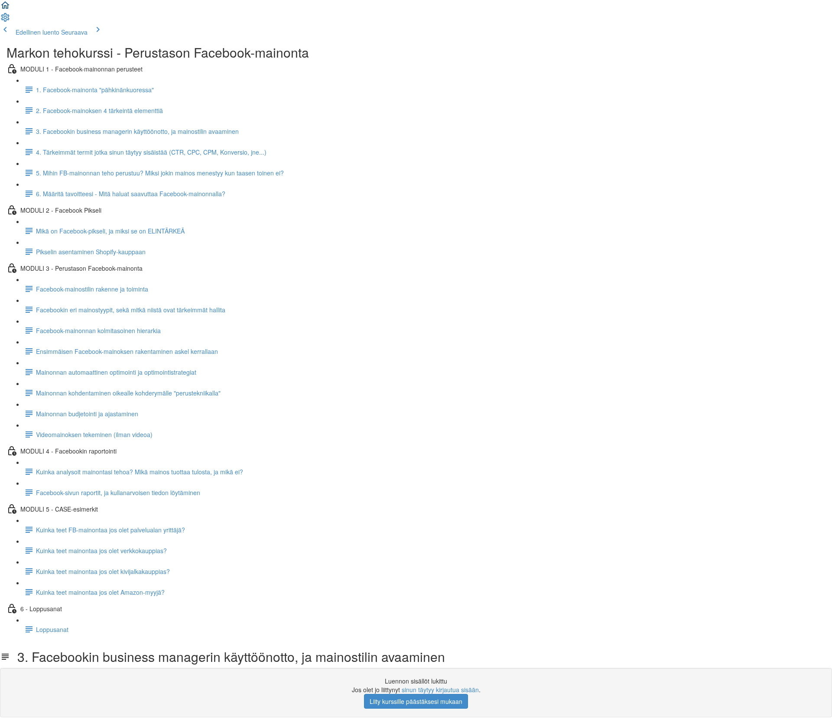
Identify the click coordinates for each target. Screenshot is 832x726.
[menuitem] (5, 20)
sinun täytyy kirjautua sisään (440, 689)
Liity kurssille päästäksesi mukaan (416, 701)
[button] (5, 7)
